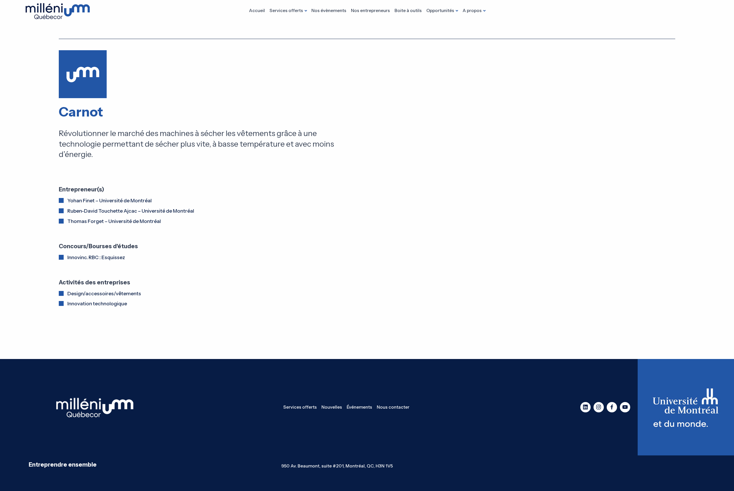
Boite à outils (408, 10)
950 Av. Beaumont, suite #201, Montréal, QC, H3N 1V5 (337, 466)
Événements (359, 407)
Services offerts (286, 10)
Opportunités (440, 10)
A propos (472, 10)
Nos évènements (328, 10)
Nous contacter (393, 407)
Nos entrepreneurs (370, 10)
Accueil (257, 10)
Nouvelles (331, 407)
